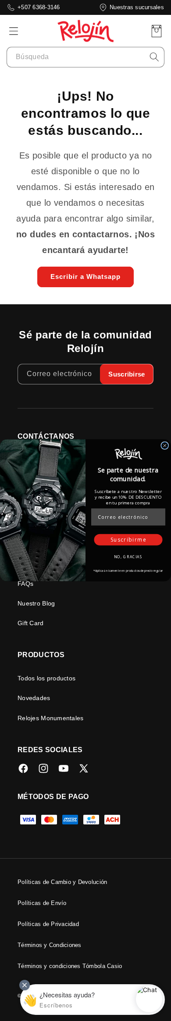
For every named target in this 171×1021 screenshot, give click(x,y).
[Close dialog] (164, 445)
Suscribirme (128, 540)
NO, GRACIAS (128, 557)
